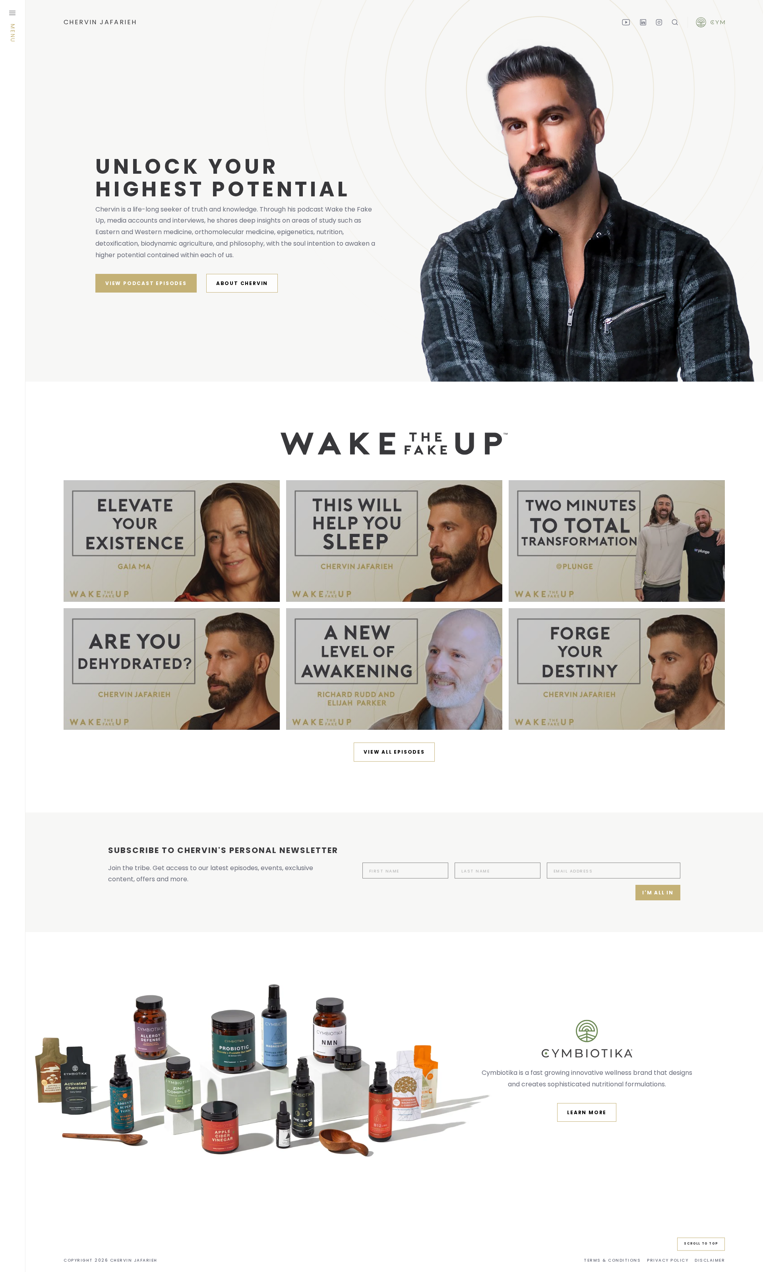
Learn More (586, 1112)
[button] (710, 1260)
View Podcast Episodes (146, 283)
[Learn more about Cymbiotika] (710, 22)
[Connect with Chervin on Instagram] (659, 22)
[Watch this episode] (172, 541)
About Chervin (242, 283)
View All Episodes (394, 751)
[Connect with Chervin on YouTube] (626, 22)
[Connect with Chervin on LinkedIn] (643, 22)
